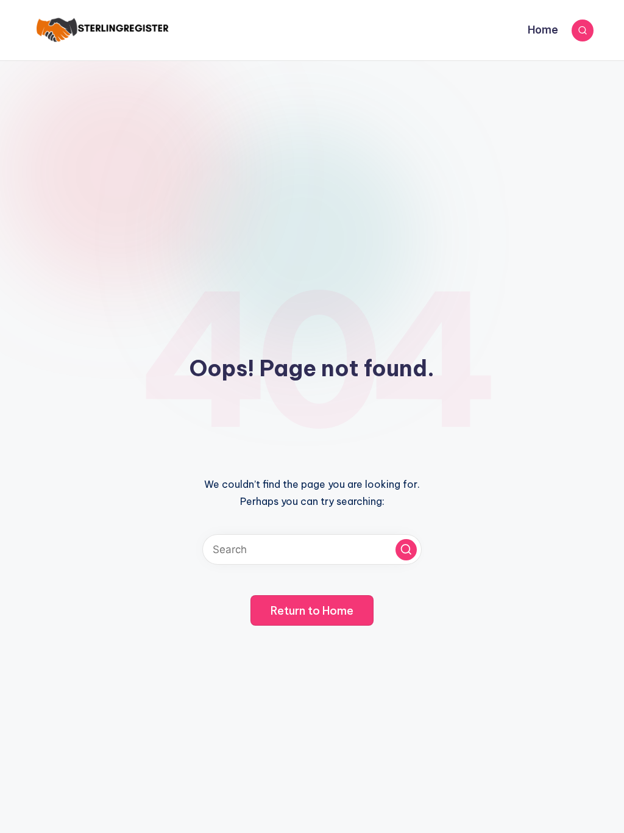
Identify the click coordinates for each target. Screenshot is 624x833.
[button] (406, 549)
